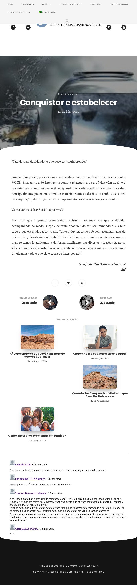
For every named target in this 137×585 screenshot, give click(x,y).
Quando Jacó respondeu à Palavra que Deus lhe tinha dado (100, 394)
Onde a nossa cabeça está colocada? (100, 354)
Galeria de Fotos (18, 12)
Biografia (28, 4)
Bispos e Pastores (70, 4)
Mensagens (68, 94)
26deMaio (29, 303)
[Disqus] (68, 500)
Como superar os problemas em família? (37, 436)
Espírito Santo (118, 4)
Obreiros (95, 4)
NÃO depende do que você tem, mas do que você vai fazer (37, 355)
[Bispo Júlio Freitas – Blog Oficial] (68, 31)
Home (10, 4)
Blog (45, 4)
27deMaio (107, 303)
